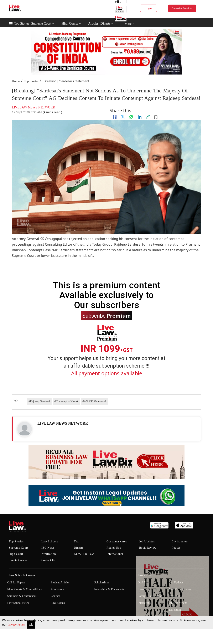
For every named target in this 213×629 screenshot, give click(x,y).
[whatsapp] (131, 117)
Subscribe (106, 315)
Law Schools (49, 541)
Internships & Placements (109, 589)
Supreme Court (41, 23)
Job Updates (147, 541)
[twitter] (123, 117)
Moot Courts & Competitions (24, 589)
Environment (180, 541)
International (114, 554)
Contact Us (48, 560)
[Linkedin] (139, 117)
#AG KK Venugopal (94, 401)
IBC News (47, 547)
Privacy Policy (17, 624)
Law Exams (58, 602)
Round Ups (113, 547)
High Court (16, 554)
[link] (148, 117)
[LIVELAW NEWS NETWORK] (24, 429)
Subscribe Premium (182, 8)
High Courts (70, 23)
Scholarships (101, 582)
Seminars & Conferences (21, 596)
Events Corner (18, 560)
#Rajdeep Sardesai (39, 401)
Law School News (18, 602)
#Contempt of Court (66, 401)
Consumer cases (116, 541)
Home (16, 81)
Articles (93, 23)
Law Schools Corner (22, 575)
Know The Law (84, 554)
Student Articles (60, 582)
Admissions (57, 589)
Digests (105, 23)
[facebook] (114, 117)
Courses (55, 596)
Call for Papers (16, 582)
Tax (76, 541)
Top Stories (21, 23)
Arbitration (48, 554)
